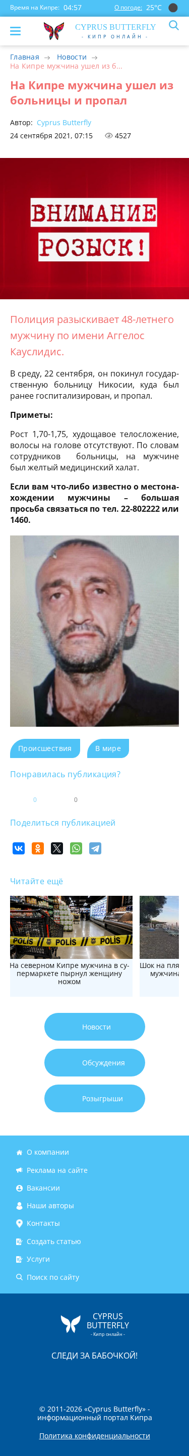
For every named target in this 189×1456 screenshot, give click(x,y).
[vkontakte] (130, 1376)
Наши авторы (50, 1205)
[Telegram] (95, 848)
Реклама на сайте (57, 1170)
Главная (24, 57)
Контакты (43, 1223)
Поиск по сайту (53, 1277)
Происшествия (45, 748)
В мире (108, 748)
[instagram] (61, 1376)
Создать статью (54, 1241)
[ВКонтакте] (18, 848)
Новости (72, 57)
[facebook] (37, 1376)
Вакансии (43, 1188)
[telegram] (107, 1376)
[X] (57, 848)
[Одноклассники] (37, 848)
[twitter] (84, 1376)
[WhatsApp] (76, 848)
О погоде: (128, 7)
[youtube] (152, 1376)
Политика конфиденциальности (94, 1436)
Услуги (38, 1259)
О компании (48, 1152)
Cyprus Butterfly (63, 122)
